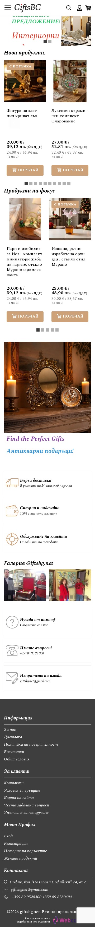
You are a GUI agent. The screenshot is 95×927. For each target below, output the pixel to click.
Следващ (80, 123)
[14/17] (71, 597)
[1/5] (38, 330)
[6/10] (49, 183)
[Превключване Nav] (7, 8)
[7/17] (38, 597)
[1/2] (45, 41)
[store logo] (28, 7)
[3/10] (35, 183)
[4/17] (23, 597)
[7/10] (54, 183)
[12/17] (61, 597)
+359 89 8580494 (57, 897)
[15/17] (76, 597)
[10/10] (68, 183)
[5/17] (28, 597)
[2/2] (49, 41)
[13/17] (66, 597)
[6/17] (33, 597)
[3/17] (19, 597)
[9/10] (64, 183)
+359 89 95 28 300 (32, 653)
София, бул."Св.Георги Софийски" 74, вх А (48, 882)
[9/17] (47, 597)
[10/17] (52, 597)
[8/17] (42, 597)
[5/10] (45, 183)
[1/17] (9, 597)
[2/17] (14, 597)
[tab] (45, 41)
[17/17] (85, 597)
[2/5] (42, 330)
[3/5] (47, 330)
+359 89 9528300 (26, 897)
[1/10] (26, 183)
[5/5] (57, 330)
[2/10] (30, 183)
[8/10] (59, 183)
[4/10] (40, 183)
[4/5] (52, 330)
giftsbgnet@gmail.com (35, 681)
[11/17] (57, 597)
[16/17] (80, 597)
